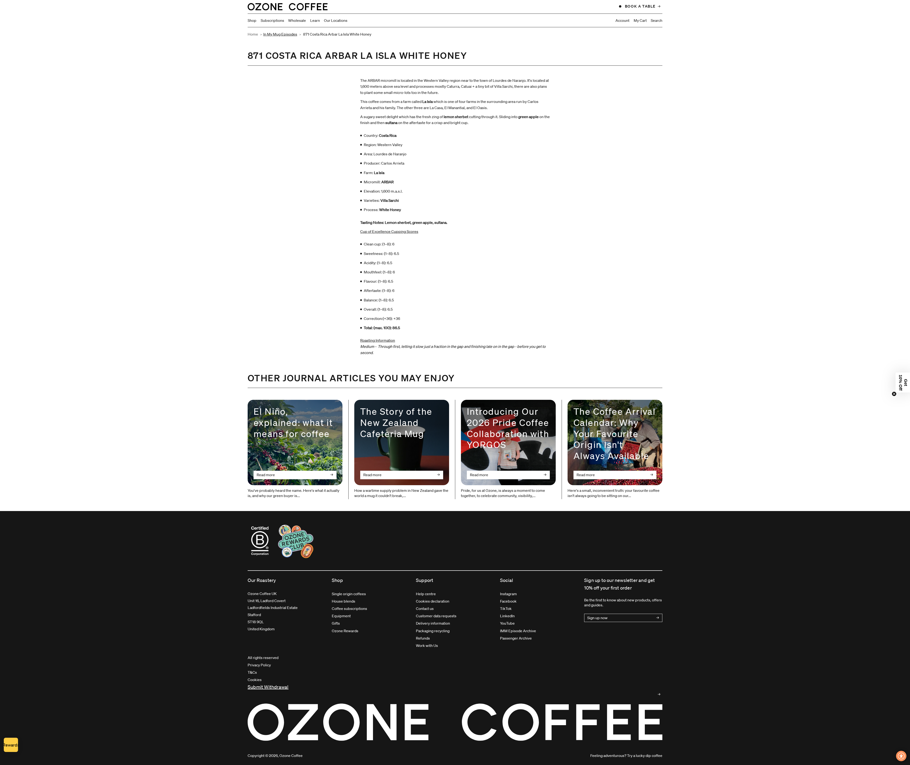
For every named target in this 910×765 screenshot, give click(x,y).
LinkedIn (507, 615)
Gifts (336, 623)
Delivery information (433, 623)
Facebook (508, 601)
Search (656, 20)
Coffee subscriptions (349, 608)
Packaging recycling (433, 630)
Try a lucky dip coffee (644, 755)
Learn (315, 20)
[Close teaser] (894, 394)
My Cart (640, 20)
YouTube (507, 623)
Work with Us (427, 645)
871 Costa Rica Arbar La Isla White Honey (337, 34)
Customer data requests (436, 615)
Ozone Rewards (345, 630)
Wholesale (297, 20)
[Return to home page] (288, 6)
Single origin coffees (349, 593)
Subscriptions (272, 20)
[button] (903, 382)
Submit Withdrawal (268, 687)
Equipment (341, 615)
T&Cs (252, 672)
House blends (343, 601)
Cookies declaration (432, 601)
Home (253, 34)
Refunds (423, 638)
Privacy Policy (259, 665)
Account (622, 20)
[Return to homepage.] (455, 722)
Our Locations (335, 20)
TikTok (506, 608)
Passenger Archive (516, 638)
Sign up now (597, 617)
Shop (252, 20)
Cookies (255, 679)
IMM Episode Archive (518, 630)
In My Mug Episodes (280, 34)
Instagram (508, 593)
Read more (266, 474)
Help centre (426, 593)
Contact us (425, 608)
